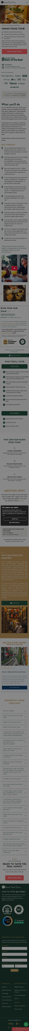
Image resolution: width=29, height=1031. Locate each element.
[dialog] (14, 515)
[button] (14, 523)
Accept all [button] (15, 519)
